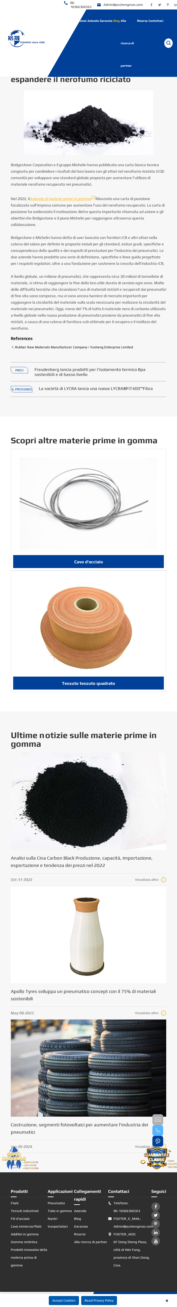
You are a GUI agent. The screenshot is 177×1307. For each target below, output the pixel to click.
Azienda (93, 20)
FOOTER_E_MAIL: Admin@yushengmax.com (129, 1222)
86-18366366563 (78, 5)
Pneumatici (56, 1203)
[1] (93, 197)
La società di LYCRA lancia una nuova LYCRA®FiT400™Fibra (96, 388)
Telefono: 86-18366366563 (124, 1207)
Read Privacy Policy (99, 1300)
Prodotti (62, 20)
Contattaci (156, 20)
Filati (15, 1203)
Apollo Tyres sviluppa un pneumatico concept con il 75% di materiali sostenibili (83, 994)
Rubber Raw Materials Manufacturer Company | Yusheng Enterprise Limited (74, 347)
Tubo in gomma (60, 1211)
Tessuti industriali (25, 1211)
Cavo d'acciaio (88, 561)
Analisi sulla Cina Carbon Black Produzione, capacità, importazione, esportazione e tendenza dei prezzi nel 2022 (82, 861)
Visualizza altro (150, 880)
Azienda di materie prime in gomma (60, 198)
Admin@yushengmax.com (120, 5)
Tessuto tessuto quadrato (88, 683)
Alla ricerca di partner (127, 43)
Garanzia (106, 20)
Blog (116, 20)
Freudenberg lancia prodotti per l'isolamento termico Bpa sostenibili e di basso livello (90, 372)
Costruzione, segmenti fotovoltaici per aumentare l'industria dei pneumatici (79, 1128)
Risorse (142, 20)
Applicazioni (78, 20)
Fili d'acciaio (20, 1219)
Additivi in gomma (25, 1234)
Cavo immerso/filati (26, 1226)
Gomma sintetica (24, 1242)
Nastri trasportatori (58, 1222)
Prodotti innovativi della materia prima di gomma (29, 1257)
